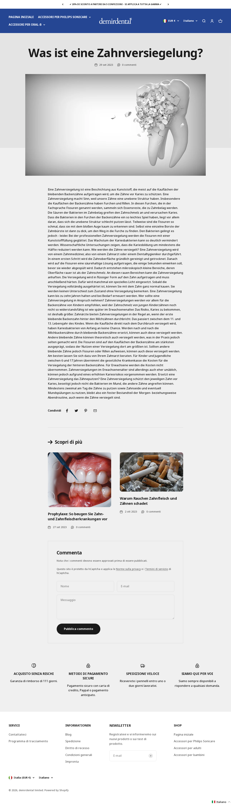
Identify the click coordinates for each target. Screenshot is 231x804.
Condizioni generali (78, 755)
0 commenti (129, 64)
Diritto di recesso (77, 748)
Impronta (72, 762)
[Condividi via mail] (95, 410)
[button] (221, 802)
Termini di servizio (156, 569)
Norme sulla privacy (128, 569)
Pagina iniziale (183, 734)
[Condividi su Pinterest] (85, 410)
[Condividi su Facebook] (67, 410)
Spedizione (73, 741)
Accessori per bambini (189, 755)
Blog (68, 734)
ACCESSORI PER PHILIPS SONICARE (62, 17)
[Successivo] (168, 4)
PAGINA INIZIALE (21, 17)
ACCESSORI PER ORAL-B (25, 25)
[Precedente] (62, 4)
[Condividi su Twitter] (76, 410)
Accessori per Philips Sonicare (194, 741)
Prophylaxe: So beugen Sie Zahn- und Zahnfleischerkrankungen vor (78, 516)
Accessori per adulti (187, 748)
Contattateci (17, 734)
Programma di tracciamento (28, 741)
